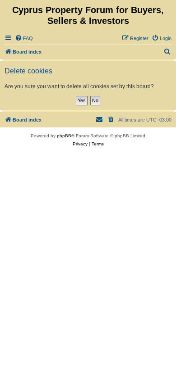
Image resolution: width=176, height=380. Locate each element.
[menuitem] (24, 38)
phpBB (64, 135)
